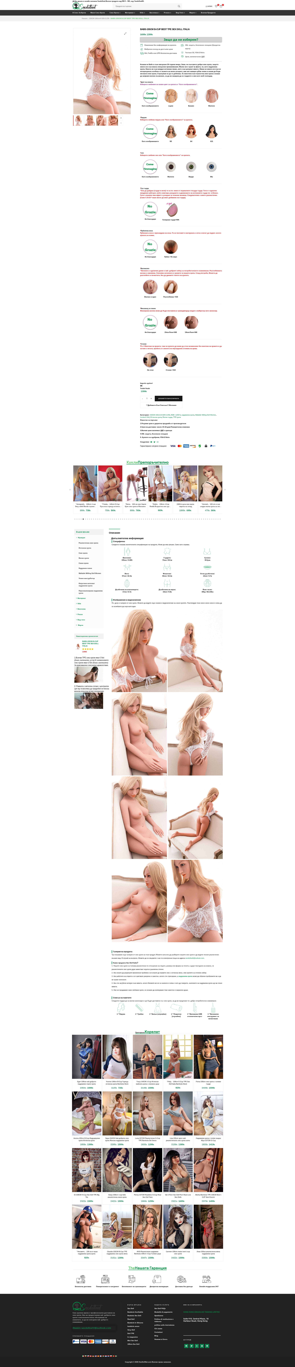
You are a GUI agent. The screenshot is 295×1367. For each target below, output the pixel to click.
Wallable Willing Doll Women (205, 415)
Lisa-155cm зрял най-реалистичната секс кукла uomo (178, 1139)
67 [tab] (211, 519)
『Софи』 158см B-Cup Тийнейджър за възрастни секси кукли (210, 505)
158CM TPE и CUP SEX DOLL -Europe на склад (110, 505)
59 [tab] (195, 519)
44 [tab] (164, 519)
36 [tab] (147, 519)
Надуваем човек (85, 568)
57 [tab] (191, 519)
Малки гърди (167, 417)
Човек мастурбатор (87, 578)
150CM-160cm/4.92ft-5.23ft (99, 18)
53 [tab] (182, 519)
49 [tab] (174, 519)
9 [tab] (91, 519)
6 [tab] (85, 519)
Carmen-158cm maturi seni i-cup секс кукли (178, 1253)
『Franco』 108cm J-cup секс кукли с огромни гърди (135, 505)
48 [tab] (172, 519)
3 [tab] (79, 519)
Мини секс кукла (97, 13)
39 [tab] (153, 519)
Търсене (178, 6)
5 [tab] (83, 519)
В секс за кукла (79, 13)
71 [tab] (220, 519)
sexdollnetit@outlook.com (194, 958)
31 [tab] (137, 519)
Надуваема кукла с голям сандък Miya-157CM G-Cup (208, 1139)
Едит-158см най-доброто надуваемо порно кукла (86, 1083)
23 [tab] (120, 519)
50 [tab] (176, 519)
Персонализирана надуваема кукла (91, 592)
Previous (121, 123)
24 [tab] (122, 519)
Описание (114, 533)
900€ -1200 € (176, 415)
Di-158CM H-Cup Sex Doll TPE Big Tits (86, 1196)
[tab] (114, 532)
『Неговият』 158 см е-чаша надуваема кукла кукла (86, 1253)
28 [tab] (130, 519)
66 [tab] (209, 519)
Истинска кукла (156, 417)
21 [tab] (116, 519)
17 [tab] (108, 519)
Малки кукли (84, 558)
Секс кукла (114, 13)
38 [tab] (151, 519)
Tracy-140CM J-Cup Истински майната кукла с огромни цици (147, 1083)
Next (121, 118)
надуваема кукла (187, 415)
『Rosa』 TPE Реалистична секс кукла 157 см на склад (185, 505)
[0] (216, 6)
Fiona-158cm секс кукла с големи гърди (208, 1083)
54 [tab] (184, 519)
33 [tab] (141, 519)
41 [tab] (157, 519)
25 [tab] (124, 519)
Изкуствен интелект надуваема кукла (87, 584)
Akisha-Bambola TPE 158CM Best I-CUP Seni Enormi (208, 1196)
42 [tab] (159, 519)
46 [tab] (168, 519)
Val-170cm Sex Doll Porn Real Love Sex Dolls (178, 1196)
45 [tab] (166, 519)
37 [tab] (149, 519)
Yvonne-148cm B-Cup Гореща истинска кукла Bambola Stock (117, 1083)
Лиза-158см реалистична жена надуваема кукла (208, 1253)
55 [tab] (186, 519)
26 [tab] (126, 519)
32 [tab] (139, 519)
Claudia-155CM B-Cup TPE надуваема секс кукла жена (117, 1253)
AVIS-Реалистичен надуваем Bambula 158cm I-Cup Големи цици (147, 1253)
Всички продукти (208, 13)
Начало (84, 18)
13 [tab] (99, 519)
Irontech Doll (144, 417)
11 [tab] (95, 519)
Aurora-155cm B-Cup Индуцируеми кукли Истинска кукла (87, 1139)
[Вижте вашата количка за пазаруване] (221, 6)
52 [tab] (180, 519)
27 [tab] (128, 519)
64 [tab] (205, 519)
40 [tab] (155, 519)
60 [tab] (197, 519)
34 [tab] (143, 519)
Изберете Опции (84, 1078)
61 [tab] (199, 519)
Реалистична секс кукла (88, 543)
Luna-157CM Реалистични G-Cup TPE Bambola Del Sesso (147, 1139)
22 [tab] (118, 519)
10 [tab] (93, 519)
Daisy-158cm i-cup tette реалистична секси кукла (117, 1196)
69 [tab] (215, 519)
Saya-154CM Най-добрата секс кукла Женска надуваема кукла (117, 1139)
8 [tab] (89, 519)
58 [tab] (193, 519)
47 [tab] (170, 519)
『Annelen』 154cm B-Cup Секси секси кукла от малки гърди (160, 505)
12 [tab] (97, 519)
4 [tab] (81, 519)
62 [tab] (201, 519)
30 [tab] (135, 519)
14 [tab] (101, 519)
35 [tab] (145, 519)
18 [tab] (110, 519)
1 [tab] (74, 519)
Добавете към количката (168, 398)
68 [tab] (213, 519)
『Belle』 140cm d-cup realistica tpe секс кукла (85, 505)
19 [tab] (112, 519)
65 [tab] (207, 519)
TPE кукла (177, 417)
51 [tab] (178, 519)
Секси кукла (83, 563)
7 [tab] (87, 519)
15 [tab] (103, 519)
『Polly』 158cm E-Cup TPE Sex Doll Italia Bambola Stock (178, 1083)
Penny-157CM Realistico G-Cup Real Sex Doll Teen (147, 1196)
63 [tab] (203, 519)
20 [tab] (114, 519)
